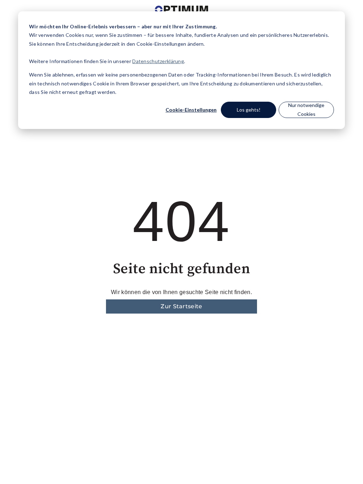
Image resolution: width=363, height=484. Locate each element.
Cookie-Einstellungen (191, 110)
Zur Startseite (181, 306)
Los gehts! (249, 110)
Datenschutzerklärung (158, 61)
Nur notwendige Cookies (306, 109)
